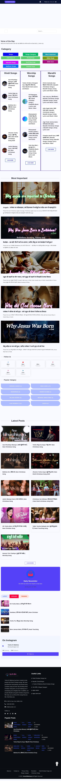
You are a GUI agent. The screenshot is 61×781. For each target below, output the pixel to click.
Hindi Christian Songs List (39, 678)
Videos (45, 403)
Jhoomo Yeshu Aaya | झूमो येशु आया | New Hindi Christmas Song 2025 (13, 136)
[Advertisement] (36, 15)
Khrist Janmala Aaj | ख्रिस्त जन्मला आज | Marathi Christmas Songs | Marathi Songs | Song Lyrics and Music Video (50, 86)
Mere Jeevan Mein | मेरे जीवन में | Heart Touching (24, 629)
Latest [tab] (5, 596)
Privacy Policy (25, 771)
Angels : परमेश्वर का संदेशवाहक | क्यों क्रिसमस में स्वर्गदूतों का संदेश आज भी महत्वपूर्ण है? (29, 207)
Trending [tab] (24, 596)
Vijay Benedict (15, 403)
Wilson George (15, 397)
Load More (30, 563)
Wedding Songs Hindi (45, 397)
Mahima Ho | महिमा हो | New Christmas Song (25, 752)
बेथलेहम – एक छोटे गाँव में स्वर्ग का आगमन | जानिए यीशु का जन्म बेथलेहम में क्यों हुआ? (28, 242)
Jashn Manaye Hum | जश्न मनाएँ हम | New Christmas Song (12, 150)
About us (9, 771)
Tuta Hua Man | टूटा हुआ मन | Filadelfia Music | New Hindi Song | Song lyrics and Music (34, 151)
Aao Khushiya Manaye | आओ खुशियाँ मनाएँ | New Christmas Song (13, 83)
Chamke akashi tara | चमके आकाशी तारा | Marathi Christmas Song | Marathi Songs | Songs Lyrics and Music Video (51, 139)
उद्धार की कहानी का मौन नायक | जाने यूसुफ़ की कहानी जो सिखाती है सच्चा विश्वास (27, 277)
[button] (10, 54)
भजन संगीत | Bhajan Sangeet (39, 687)
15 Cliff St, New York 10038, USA (14, 701)
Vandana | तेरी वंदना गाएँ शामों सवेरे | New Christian (24, 612)
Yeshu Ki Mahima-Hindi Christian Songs (43, 684)
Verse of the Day (8, 41)
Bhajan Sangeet (25, 773)
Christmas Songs (35, 773)
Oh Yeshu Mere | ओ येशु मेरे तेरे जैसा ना (20, 604)
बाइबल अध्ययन (35, 690)
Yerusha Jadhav (15, 386)
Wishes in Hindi (45, 391)
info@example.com (11, 707)
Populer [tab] (14, 596)
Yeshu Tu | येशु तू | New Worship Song (21, 621)
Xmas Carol (45, 386)
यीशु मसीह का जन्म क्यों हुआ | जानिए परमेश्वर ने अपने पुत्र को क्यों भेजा (23, 346)
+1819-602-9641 (10, 704)
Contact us (16, 771)
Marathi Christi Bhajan (38, 681)
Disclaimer (33, 771)
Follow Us (31, 654)
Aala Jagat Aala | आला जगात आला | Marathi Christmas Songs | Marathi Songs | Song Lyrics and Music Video (50, 112)
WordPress (15, 391)
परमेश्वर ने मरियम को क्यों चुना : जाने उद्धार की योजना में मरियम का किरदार (24, 312)
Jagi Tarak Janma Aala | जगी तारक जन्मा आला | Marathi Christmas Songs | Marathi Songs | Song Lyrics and (51, 125)
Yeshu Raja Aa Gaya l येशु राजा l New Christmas (26, 742)
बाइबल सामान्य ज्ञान (36, 693)
